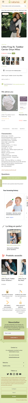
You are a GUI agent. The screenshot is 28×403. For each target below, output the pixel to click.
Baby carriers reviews (12, 245)
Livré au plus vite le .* (13, 70)
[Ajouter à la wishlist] (24, 13)
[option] (9, 108)
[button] (2, 206)
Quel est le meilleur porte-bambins (13, 248)
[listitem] (14, 207)
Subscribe (13, 337)
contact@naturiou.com (14, 357)
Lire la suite (5, 79)
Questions (22, 128)
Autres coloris (4, 56)
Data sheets (15, 128)
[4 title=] (6, 119)
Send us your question (13, 178)
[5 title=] (8, 119)
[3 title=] (5, 119)
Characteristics (6, 128)
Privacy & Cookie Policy (21, 400)
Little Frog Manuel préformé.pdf (8, 170)
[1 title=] (2, 119)
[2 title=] (3, 119)
